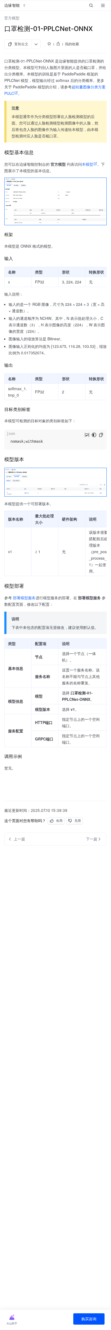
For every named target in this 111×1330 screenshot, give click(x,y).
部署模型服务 (24, 597)
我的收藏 (72, 44)
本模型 (87, 164)
